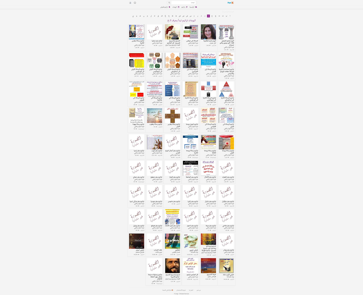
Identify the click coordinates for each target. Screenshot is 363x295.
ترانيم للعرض (164, 7)
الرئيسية (192, 7)
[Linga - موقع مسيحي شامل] (231, 3)
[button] (134, 2)
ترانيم (183, 7)
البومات (174, 7)
